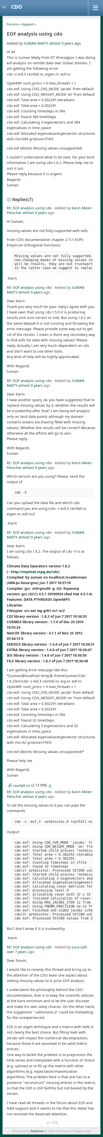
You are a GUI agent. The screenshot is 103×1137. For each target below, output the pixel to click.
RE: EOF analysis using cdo (29, 208)
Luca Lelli (79, 947)
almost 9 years (61, 43)
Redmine (37, 1131)
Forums (12, 24)
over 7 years (17, 951)
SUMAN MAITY (36, 43)
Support (28, 24)
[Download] (50, 785)
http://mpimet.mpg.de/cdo (34, 571)
